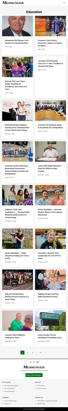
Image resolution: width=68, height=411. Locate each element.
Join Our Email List (9, 391)
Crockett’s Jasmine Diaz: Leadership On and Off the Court (49, 255)
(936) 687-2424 (41, 403)
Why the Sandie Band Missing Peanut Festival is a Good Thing (17, 296)
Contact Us (7, 403)
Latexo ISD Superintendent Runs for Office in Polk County (49, 168)
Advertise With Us (9, 388)
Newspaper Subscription (11, 385)
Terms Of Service (41, 388)
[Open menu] (64, 2)
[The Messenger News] (13, 2)
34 (40, 353)
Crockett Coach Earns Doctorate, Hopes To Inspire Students (50, 43)
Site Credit (42, 409)
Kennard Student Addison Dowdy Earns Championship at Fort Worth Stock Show (17, 127)
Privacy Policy (41, 385)
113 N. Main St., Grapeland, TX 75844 (47, 401)
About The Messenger (10, 401)
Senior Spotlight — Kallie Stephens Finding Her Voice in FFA (17, 255)
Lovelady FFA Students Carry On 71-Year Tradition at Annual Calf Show (50, 63)
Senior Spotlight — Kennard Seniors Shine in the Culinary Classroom (50, 212)
